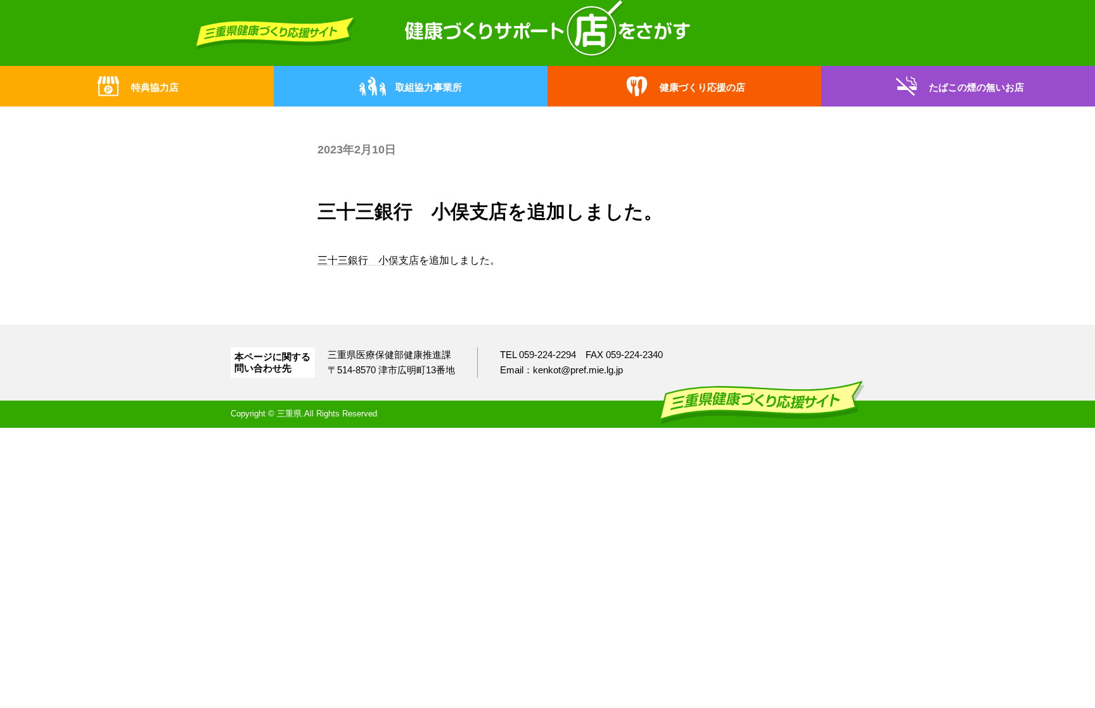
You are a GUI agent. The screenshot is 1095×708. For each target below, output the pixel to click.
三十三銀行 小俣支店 (368, 260)
